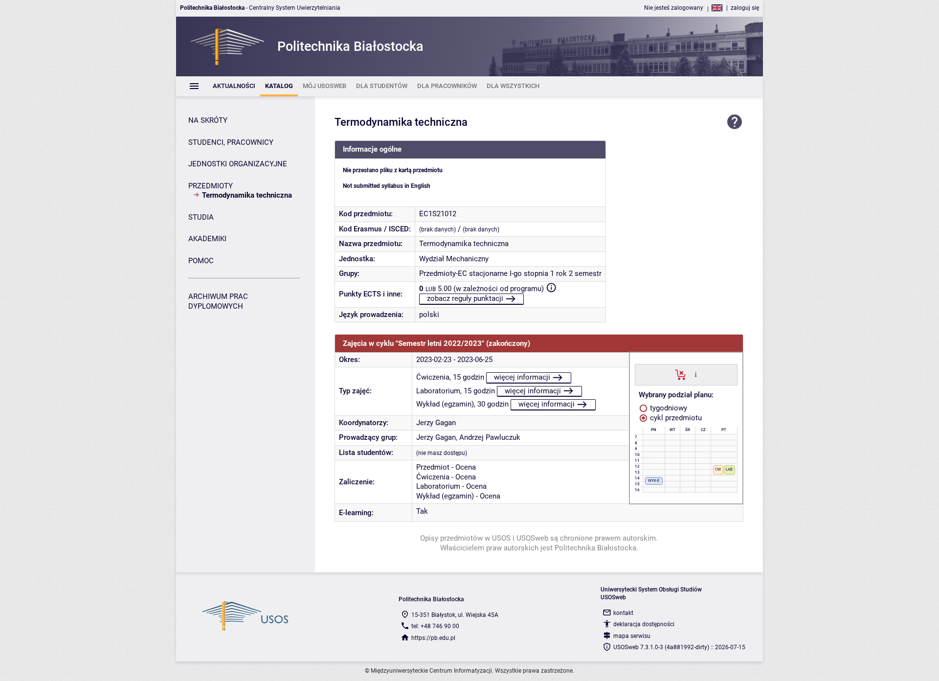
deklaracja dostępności (643, 624)
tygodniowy (667, 408)
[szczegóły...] (695, 374)
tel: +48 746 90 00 (435, 626)
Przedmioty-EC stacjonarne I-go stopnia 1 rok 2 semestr (510, 273)
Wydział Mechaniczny (454, 258)
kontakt (623, 613)
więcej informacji (522, 377)
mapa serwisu (631, 636)
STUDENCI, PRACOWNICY (230, 142)
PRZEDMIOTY (210, 186)
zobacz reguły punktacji (465, 298)
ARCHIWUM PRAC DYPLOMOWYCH (218, 301)
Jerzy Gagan (436, 422)
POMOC (201, 260)
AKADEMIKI (207, 238)
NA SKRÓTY (207, 120)
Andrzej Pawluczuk (489, 437)
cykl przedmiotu (675, 417)
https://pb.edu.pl (433, 638)
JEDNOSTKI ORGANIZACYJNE (237, 163)
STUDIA (201, 217)
